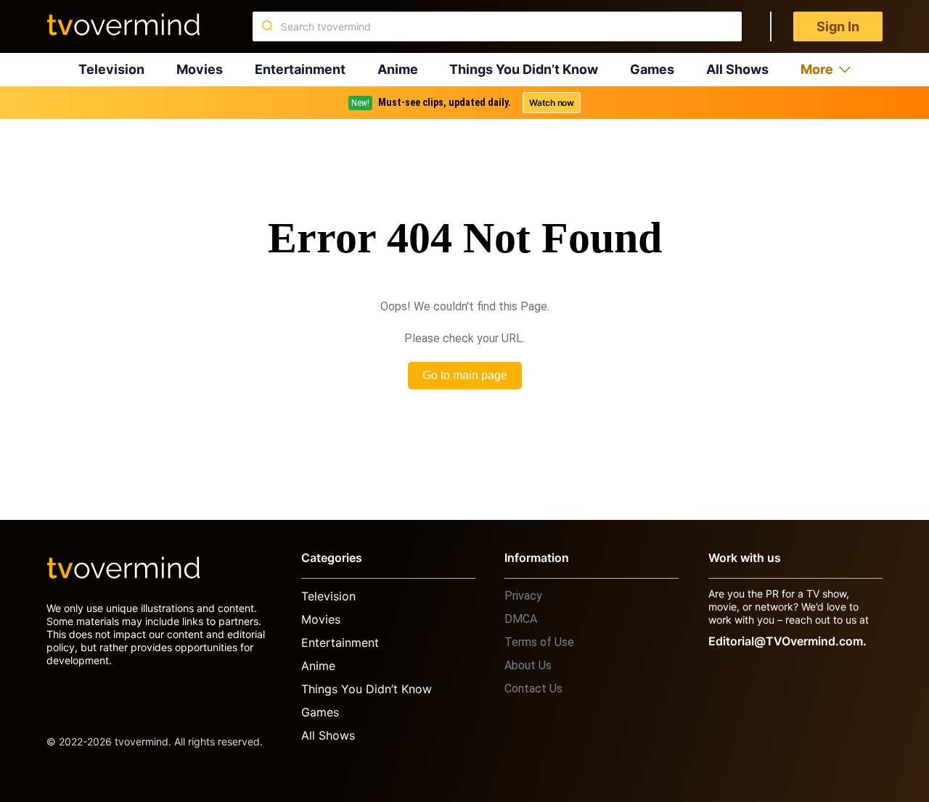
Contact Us (533, 688)
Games (652, 69)
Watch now (551, 102)
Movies (199, 69)
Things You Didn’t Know (523, 69)
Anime (397, 69)
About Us (528, 665)
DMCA (520, 619)
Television (111, 69)
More (817, 69)
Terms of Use (539, 642)
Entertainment (300, 69)
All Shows (737, 69)
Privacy (523, 596)
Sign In (838, 26)
